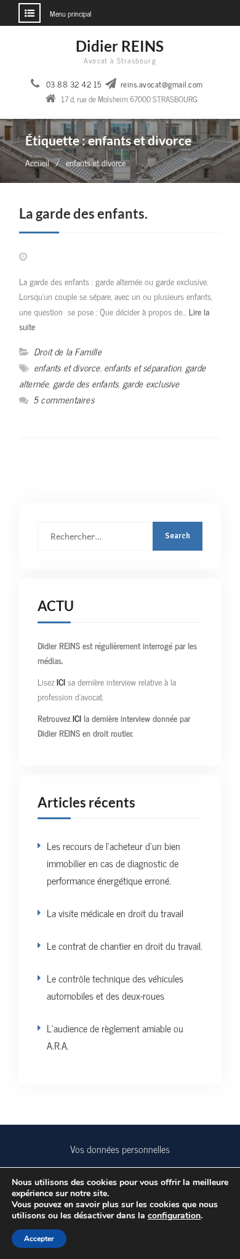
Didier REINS (120, 46)
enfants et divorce (67, 367)
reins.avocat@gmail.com (162, 84)
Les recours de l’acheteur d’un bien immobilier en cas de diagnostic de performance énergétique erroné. (113, 863)
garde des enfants (85, 383)
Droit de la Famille (68, 351)
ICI (62, 681)
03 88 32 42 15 (74, 84)
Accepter (39, 1239)
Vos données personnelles (120, 1149)
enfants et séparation (142, 367)
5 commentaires (63, 399)
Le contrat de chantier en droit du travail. (124, 945)
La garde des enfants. (83, 213)
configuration (174, 1215)
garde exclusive (151, 383)
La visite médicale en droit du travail (115, 913)
